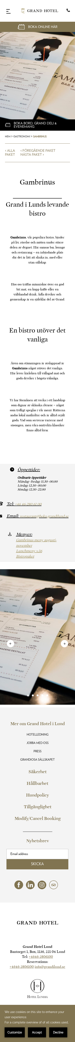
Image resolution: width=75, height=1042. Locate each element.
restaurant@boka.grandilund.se (44, 516)
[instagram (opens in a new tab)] (42, 888)
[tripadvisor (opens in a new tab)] (53, 888)
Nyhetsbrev (37, 840)
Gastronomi (21, 136)
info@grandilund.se (50, 967)
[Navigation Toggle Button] (8, 11)
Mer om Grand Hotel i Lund (37, 723)
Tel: (37, 957)
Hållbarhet (37, 783)
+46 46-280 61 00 (28, 504)
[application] (37, 1023)
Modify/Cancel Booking (38, 818)
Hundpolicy (37, 795)
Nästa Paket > (32, 154)
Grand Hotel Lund (37, 947)
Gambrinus (40, 136)
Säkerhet (38, 771)
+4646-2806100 (41, 957)
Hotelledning (38, 734)
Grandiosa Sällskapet (37, 759)
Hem (7, 136)
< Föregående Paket (37, 150)
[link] (37, 695)
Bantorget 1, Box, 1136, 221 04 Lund (37, 952)
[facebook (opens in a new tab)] (18, 888)
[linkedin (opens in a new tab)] (30, 888)
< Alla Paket (10, 152)
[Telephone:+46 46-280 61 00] (68, 11)
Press (37, 751)
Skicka (37, 864)
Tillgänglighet (37, 806)
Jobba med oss (37, 743)
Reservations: (37, 962)
